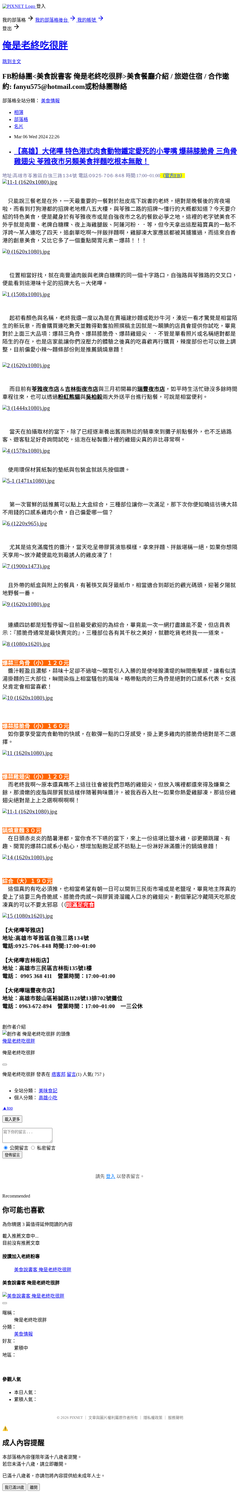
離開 (33, 1487)
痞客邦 (59, 1074)
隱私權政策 (152, 1417)
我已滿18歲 (14, 1487)
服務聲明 (175, 1417)
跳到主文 (11, 61)
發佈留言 (12, 1155)
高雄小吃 (48, 1097)
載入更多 (12, 1119)
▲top (7, 1107)
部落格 (21, 119)
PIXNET (76, 1417)
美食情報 (50, 100)
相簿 (18, 112)
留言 (71, 1074)
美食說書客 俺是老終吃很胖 (42, 1269)
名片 (18, 126)
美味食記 (48, 1090)
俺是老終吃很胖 (35, 45)
